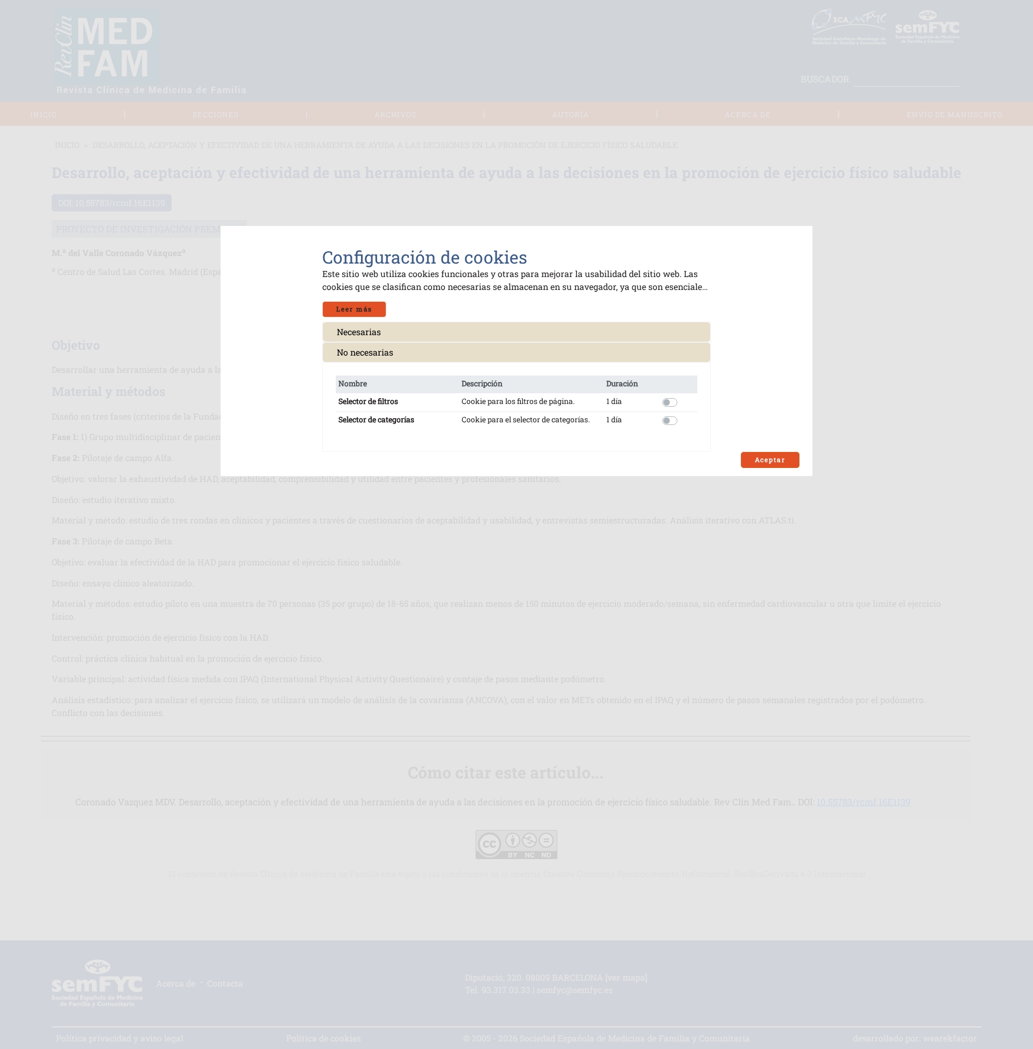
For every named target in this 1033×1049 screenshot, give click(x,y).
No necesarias (365, 352)
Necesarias (359, 331)
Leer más (354, 309)
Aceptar (770, 460)
